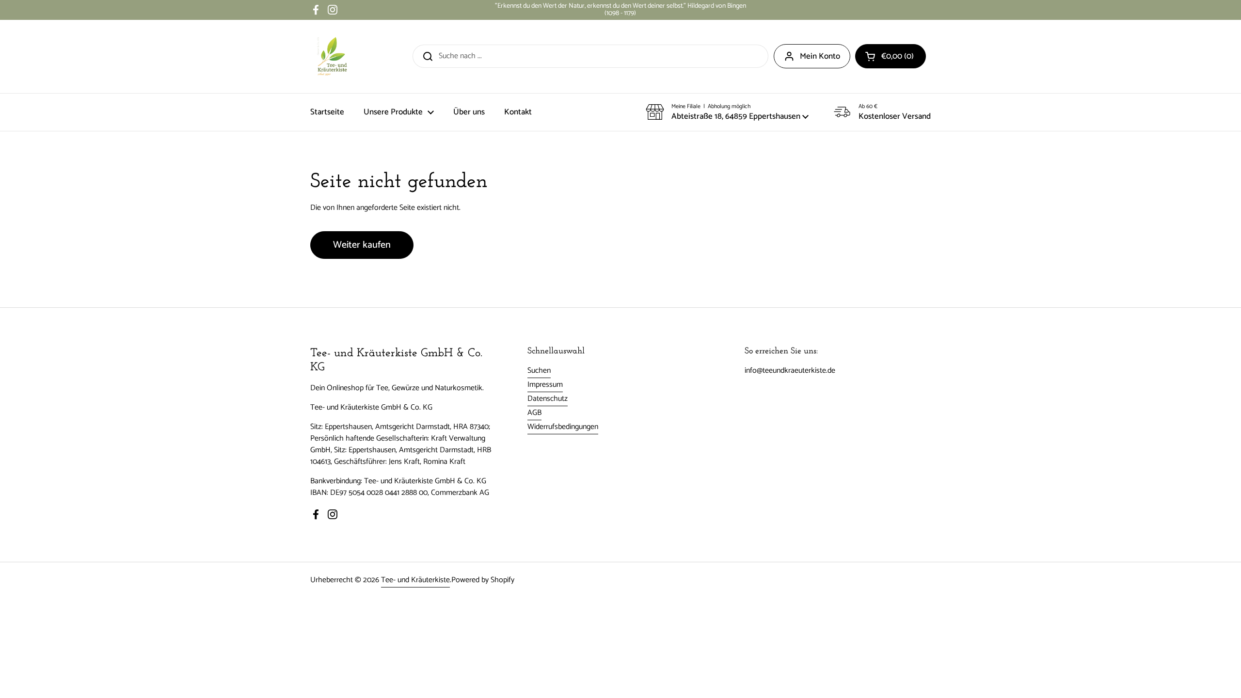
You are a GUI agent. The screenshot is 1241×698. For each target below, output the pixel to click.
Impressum (545, 384)
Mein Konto (820, 56)
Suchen (539, 370)
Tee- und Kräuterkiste (415, 580)
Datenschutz (547, 398)
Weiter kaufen (362, 245)
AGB (534, 412)
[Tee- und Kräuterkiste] (332, 56)
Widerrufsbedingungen (562, 426)
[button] (890, 56)
